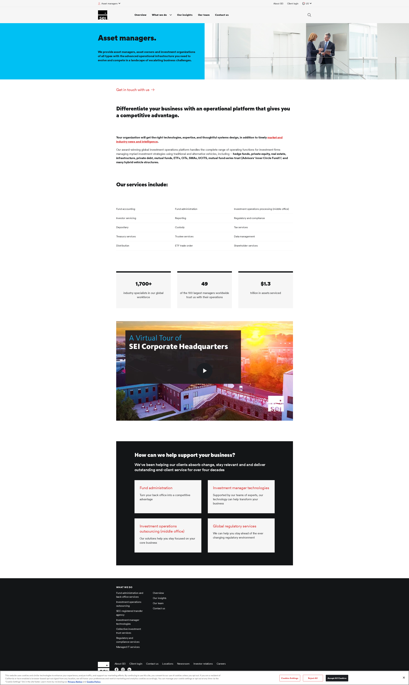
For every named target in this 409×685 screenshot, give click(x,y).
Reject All (313, 678)
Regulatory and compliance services (127, 639)
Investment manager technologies (241, 487)
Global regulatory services (234, 526)
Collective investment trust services (128, 630)
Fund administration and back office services (129, 594)
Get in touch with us (132, 89)
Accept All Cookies (337, 678)
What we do (159, 14)
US (307, 3)
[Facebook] (116, 670)
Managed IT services (128, 646)
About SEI (278, 3)
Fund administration (156, 487)
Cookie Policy (94, 681)
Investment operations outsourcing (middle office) (162, 529)
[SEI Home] (103, 15)
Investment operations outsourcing (128, 603)
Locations (167, 663)
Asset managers (109, 3)
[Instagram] (123, 670)
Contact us (222, 14)
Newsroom (183, 663)
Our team (204, 14)
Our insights (185, 14)
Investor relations (203, 663)
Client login (292, 3)
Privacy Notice (75, 681)
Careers (221, 663)
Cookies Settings (289, 678)
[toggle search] (309, 15)
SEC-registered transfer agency (129, 612)
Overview (140, 14)
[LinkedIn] (129, 670)
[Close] (403, 677)
